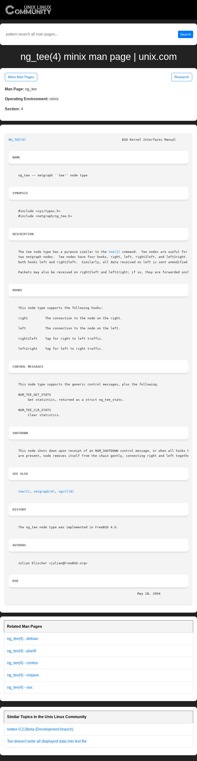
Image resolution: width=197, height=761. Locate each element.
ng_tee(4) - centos (22, 663)
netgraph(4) (44, 491)
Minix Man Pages (21, 77)
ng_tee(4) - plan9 (21, 651)
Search (185, 34)
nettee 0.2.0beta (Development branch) (40, 729)
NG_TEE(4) (17, 139)
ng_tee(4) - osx (19, 687)
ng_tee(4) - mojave (23, 675)
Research (181, 77)
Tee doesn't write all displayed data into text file (47, 741)
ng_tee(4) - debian (22, 639)
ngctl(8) (66, 491)
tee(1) (114, 252)
